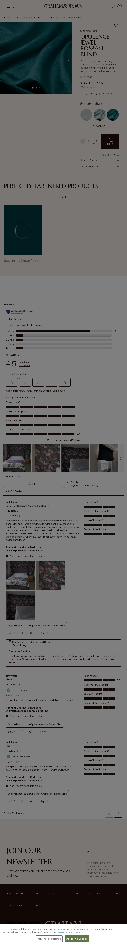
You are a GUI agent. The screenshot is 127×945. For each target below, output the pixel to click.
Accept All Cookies (76, 938)
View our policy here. (69, 932)
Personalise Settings (49, 938)
